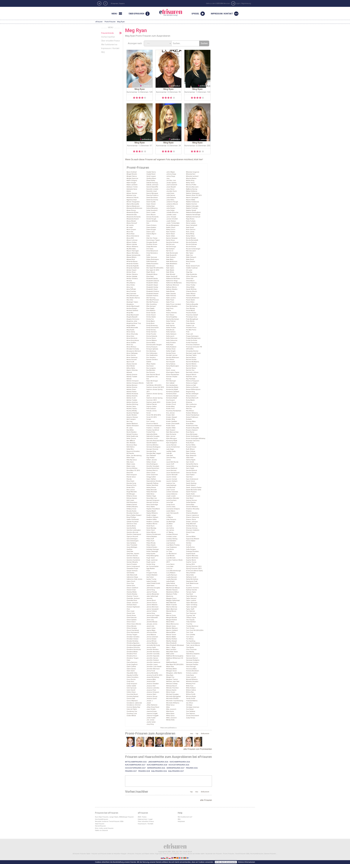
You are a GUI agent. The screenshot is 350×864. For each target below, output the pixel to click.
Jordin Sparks (171, 183)
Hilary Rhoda (150, 543)
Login (238, 3)
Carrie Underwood (133, 566)
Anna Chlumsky (132, 334)
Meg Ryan (169, 675)
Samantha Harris (192, 464)
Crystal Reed (150, 174)
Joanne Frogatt (151, 713)
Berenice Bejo (132, 445)
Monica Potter (191, 185)
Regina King (190, 392)
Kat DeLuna (170, 244)
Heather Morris (151, 524)
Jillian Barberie (151, 705)
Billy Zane (130, 462)
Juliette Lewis (171, 215)
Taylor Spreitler (191, 607)
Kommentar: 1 (191, 92)
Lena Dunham (171, 500)
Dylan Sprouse (151, 257)
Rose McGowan (191, 434)
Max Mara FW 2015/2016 (174, 664)
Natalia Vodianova (192, 202)
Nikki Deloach (191, 257)
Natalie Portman (192, 208)
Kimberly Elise (171, 394)
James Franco (151, 603)
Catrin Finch (131, 581)
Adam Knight (131, 183)
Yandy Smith (190, 698)
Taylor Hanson (191, 598)
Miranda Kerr (190, 174)
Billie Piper (131, 457)
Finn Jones (150, 421)
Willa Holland (191, 688)
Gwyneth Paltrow (152, 483)
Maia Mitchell (171, 603)
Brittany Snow (131, 509)
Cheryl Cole (131, 613)
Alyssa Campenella (133, 255)
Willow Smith (190, 694)
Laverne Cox (170, 483)
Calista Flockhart (132, 522)
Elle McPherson (152, 302)
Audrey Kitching (132, 404)
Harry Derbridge (152, 504)
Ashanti (129, 372)
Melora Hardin (171, 690)
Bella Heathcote (132, 436)
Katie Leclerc (171, 298)
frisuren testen (106, 854)
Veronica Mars (191, 669)
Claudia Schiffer (132, 675)
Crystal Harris (151, 172)
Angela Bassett (132, 317)
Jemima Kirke (151, 632)
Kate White (170, 272)
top (197, 734)
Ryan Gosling (191, 453)
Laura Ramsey (171, 470)
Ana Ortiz (130, 300)
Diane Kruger (151, 229)
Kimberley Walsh (172, 387)
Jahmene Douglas (153, 588)
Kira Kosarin (170, 400)
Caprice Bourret (132, 536)
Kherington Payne (172, 372)
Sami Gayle (190, 468)
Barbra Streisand (132, 426)
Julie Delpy (170, 210)
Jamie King (150, 613)
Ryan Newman (191, 455)
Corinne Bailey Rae (133, 707)
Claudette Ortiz (132, 673)
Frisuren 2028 (144, 771)
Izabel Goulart (151, 581)
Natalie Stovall (191, 210)
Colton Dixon (131, 692)
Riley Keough (191, 406)
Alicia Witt (130, 238)
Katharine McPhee (173, 278)
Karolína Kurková (172, 242)
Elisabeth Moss (151, 274)
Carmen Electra (132, 556)
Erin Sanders (151, 357)
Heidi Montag (151, 528)
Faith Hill (149, 383)
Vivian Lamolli (191, 677)
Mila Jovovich (171, 709)
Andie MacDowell (133, 306)
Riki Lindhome (191, 404)
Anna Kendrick (132, 338)
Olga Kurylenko (191, 274)
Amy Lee (130, 287)
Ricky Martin (190, 400)
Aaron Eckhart (132, 172)
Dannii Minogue (152, 193)
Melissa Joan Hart (172, 681)
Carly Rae (130, 551)
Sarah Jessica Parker (194, 487)
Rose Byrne (190, 432)
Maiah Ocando (171, 605)
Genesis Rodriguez (153, 447)
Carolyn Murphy (132, 562)
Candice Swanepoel (134, 534)
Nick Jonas (190, 232)
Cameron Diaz (132, 524)
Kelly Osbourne (171, 340)
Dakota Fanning (152, 183)
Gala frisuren (99, 824)
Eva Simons (150, 372)
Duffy (148, 255)
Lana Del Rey (171, 457)
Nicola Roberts (191, 242)
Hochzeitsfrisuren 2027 (135, 768)
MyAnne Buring (191, 189)
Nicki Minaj (190, 234)
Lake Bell (169, 455)
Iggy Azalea (150, 568)
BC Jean (130, 428)
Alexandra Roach (133, 219)
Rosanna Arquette (192, 428)
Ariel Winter (131, 366)
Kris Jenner (170, 413)
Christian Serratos (133, 637)
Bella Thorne (131, 438)
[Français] (180, 857)
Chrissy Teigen (132, 635)
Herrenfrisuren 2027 (176, 768)
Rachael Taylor (191, 355)
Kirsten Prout (171, 404)
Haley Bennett (151, 490)
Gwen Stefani (151, 479)
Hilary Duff (150, 539)
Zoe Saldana (190, 711)
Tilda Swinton (191, 622)
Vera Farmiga (191, 666)
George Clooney (152, 449)
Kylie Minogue (171, 438)
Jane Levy (150, 620)
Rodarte (189, 419)
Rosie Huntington (192, 436)
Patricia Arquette (192, 304)
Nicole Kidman (191, 244)
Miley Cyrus (170, 715)
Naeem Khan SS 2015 (194, 195)
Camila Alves (131, 526)
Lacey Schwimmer (173, 447)
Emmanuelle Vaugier (154, 345)
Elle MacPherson (152, 300)
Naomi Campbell (192, 197)
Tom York (189, 632)
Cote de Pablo (132, 709)
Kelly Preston (171, 342)
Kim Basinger (171, 381)
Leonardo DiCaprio (173, 509)
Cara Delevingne (132, 541)
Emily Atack (150, 321)
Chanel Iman (131, 590)
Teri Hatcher (190, 611)
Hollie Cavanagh (152, 551)
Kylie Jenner (170, 436)
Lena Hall (169, 502)
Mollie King (190, 180)
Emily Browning (152, 325)
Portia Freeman (191, 342)
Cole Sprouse (131, 688)
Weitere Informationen (246, 862)
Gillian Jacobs (151, 460)
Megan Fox (170, 677)
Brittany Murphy (132, 507)
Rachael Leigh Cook (193, 353)
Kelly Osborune (171, 338)
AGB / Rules (142, 817)
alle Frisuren (206, 800)
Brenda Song (131, 483)
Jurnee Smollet (172, 219)
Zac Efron (189, 703)
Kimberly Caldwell (172, 392)
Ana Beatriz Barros (133, 298)
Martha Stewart (171, 641)
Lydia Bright (170, 581)
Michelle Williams (172, 703)
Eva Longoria (151, 368)
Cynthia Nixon (151, 178)
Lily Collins (170, 528)
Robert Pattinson (192, 417)
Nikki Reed (190, 259)
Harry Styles (150, 507)
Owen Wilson (191, 293)
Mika (168, 707)
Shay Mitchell (191, 524)
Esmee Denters (152, 359)
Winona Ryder (191, 696)
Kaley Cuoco (170, 229)
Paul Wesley (190, 308)
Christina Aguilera (133, 643)
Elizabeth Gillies (152, 283)
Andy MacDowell (133, 315)
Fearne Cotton (151, 406)
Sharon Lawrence (192, 515)
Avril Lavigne (131, 419)
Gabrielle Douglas (152, 436)
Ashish (129, 379)
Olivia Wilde (190, 287)
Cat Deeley (130, 573)
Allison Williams (132, 246)
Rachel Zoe (190, 370)
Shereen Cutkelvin (192, 530)
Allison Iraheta (132, 244)
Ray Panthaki (190, 379)
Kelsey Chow (170, 349)
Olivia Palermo (191, 283)
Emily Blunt (150, 323)
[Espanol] (177, 857)
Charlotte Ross (132, 600)
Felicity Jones (151, 411)
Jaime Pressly (151, 592)
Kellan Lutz (170, 323)
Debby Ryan (150, 206)
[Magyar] (167, 857)
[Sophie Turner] (130, 742)
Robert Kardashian (192, 415)
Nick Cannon (190, 229)
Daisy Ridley (150, 180)
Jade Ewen (150, 585)
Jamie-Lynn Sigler (152, 615)
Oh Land (189, 270)
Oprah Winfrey (191, 289)
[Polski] (170, 857)
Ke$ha (168, 310)
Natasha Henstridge (193, 215)
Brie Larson (131, 490)
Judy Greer (170, 193)
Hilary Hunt (150, 541)
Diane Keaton (151, 227)
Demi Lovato (150, 212)
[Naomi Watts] (140, 742)
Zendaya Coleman (192, 707)
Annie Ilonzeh (132, 359)
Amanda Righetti (132, 266)
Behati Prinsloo (132, 434)
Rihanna (189, 402)
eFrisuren (99, 22)
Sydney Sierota (191, 590)
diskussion (205, 734)
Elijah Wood (150, 272)
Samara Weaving (192, 466)
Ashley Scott (131, 398)
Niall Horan (190, 227)
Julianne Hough (172, 202)
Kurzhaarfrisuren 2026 (180, 762)
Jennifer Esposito (152, 656)
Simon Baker (190, 541)
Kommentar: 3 (162, 92)
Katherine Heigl (171, 281)
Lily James (170, 530)
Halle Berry (150, 494)
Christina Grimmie (133, 647)
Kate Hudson (171, 257)
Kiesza (168, 379)
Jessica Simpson (152, 692)
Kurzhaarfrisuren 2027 (135, 765)
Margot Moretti (171, 617)
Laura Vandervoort (172, 473)
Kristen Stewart (171, 417)
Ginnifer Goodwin (152, 466)
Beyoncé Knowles (133, 451)
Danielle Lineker (152, 189)
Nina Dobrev (190, 261)
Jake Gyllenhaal (152, 596)
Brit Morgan (131, 494)
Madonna (169, 596)
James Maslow (151, 605)
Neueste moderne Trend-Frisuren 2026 (109, 821)
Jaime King (150, 590)
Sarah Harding (191, 483)
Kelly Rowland (171, 347)
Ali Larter (130, 227)
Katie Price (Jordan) (173, 304)
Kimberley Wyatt (172, 389)
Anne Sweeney (132, 357)
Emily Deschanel (152, 327)
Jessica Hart (150, 686)
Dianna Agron (151, 234)
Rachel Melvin (191, 364)
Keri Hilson (170, 359)
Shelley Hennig (191, 526)
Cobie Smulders (132, 677)
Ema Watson (150, 310)
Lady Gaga (170, 449)
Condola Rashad (132, 696)
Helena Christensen (153, 534)
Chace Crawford (132, 588)
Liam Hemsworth (172, 513)
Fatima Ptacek (151, 404)
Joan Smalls (150, 709)
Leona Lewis (170, 507)
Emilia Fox (150, 319)
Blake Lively (131, 466)
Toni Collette (190, 635)
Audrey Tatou (131, 406)
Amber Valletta (132, 276)
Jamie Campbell (152, 609)
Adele (129, 191)
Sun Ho (188, 585)
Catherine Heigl (132, 577)
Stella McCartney (192, 579)
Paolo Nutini (190, 300)
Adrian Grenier (132, 193)
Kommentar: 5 (133, 92)
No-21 (188, 264)
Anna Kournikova (133, 340)
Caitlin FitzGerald (133, 519)
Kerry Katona (170, 364)
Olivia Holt (189, 278)
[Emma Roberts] (198, 742)
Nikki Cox (189, 255)
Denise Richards (152, 217)
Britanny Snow (132, 496)
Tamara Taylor (191, 592)
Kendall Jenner (171, 355)
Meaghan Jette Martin (174, 673)
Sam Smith (190, 462)
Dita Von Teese (151, 238)
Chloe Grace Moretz (134, 624)
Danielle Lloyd (151, 191)
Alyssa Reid (131, 259)
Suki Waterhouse (192, 583)
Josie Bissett (171, 187)
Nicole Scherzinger (193, 249)
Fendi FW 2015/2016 (153, 415)
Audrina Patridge (133, 413)
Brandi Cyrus (131, 477)
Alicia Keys (130, 234)
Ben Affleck (131, 441)
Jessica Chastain (152, 684)
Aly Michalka (131, 249)
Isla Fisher (150, 577)
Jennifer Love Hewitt (153, 666)
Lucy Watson (170, 573)
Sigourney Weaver (192, 539)
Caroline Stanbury (133, 558)
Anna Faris (130, 336)
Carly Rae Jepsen (133, 554)
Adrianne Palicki (132, 197)
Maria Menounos (172, 624)
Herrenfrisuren (100, 826)
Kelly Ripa (169, 345)
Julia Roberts (171, 197)
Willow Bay (190, 692)
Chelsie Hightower (133, 607)
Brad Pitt (130, 473)
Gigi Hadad (150, 457)
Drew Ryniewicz (152, 253)
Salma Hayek (190, 460)
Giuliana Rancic (152, 470)
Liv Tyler (169, 551)
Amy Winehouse (132, 296)
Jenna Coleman (152, 637)
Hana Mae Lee (151, 498)
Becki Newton (132, 432)
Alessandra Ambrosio (134, 208)
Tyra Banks (190, 647)
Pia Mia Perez (191, 330)
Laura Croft (170, 464)
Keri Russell (170, 362)
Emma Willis (150, 342)
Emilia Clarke (151, 317)
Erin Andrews (151, 351)
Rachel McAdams (192, 362)
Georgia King (151, 451)
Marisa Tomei (171, 635)
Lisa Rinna (170, 549)
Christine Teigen (132, 658)
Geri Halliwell (151, 455)
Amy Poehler (131, 291)
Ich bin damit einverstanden (225, 862)
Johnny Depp (171, 174)
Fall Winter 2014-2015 (153, 385)
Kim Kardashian (172, 385)
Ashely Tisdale (132, 377)
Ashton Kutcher (132, 402)
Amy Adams (131, 283)
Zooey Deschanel (192, 715)
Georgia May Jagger (153, 453)
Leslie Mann (170, 511)
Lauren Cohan (171, 477)
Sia (187, 534)
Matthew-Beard (171, 662)
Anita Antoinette (132, 327)
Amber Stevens (132, 274)
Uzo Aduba (190, 652)
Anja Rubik (130, 330)
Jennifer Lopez (152, 664)
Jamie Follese (151, 611)
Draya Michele (151, 246)
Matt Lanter (170, 654)
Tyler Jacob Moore (193, 645)
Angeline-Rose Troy (134, 323)
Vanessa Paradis (192, 664)
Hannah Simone (152, 502)
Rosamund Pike (192, 426)
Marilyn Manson (172, 628)
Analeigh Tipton (132, 302)
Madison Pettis (171, 594)
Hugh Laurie (150, 562)
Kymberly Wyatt (171, 441)
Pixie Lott (189, 334)
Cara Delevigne (132, 539)
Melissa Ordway (171, 684)
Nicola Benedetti (192, 240)
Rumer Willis (190, 445)
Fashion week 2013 (153, 402)
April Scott (130, 362)
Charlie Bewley (132, 594)
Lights (168, 515)
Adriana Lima (131, 195)
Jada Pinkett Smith (153, 583)
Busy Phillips (131, 517)
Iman (148, 571)
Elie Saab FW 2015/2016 (154, 268)
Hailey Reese (151, 487)
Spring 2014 (190, 564)
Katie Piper (170, 300)
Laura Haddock (171, 468)
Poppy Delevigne (192, 336)
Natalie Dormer (191, 204)
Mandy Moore (171, 611)
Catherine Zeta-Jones (134, 579)
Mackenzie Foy (171, 585)
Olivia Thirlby (190, 285)
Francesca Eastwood (153, 426)
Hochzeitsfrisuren (101, 819)
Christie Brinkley (132, 641)
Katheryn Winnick (172, 285)
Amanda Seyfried (133, 268)
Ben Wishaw (131, 443)
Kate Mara (169, 259)
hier (200, 159)
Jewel (148, 703)
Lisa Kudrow (170, 543)
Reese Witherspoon (193, 389)
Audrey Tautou (132, 408)
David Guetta (150, 202)
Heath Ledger (151, 515)
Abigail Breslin (132, 174)
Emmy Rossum (151, 347)
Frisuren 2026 (192, 768)
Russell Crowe (191, 447)
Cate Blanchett (132, 575)
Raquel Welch (191, 374)
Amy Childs (131, 285)
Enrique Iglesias (152, 349)
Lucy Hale (169, 566)
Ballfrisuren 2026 (159, 771)
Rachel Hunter (191, 359)
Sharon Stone (191, 519)
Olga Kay (189, 272)
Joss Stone (170, 189)
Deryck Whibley (152, 221)
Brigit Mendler (132, 492)
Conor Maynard (132, 701)
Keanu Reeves (171, 313)
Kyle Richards (171, 434)
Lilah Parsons (171, 519)
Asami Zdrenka (132, 370)
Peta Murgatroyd (192, 319)
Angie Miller (131, 325)
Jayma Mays (150, 630)
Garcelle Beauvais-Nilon (155, 441)
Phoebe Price (191, 327)
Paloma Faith (191, 296)
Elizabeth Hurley (152, 287)
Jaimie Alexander (152, 594)
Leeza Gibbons (171, 494)
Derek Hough (151, 219)
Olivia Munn (190, 281)
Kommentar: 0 (162, 146)
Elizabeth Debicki (152, 281)
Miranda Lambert (192, 176)
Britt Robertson (132, 502)
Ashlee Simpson (133, 381)
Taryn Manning (191, 596)
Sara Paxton (190, 475)
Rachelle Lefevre (192, 372)
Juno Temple (171, 217)
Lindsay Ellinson (172, 534)
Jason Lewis (150, 628)
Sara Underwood (192, 479)
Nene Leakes (191, 223)
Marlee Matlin (171, 637)
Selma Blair (190, 504)
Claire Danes (131, 669)
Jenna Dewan (151, 639)
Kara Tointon (170, 232)
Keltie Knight (170, 351)
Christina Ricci (132, 656)
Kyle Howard (170, 430)
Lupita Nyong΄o (171, 575)
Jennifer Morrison (153, 669)
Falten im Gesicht (101, 830)
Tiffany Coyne (191, 617)
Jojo (168, 178)
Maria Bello (170, 622)
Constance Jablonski (134, 703)
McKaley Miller (171, 669)
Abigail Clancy (132, 176)
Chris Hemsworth (133, 632)
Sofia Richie (190, 547)
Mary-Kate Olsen (172, 652)
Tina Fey (189, 624)
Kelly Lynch (170, 336)
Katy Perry (169, 308)
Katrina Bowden (171, 306)
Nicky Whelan (191, 238)
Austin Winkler (132, 415)
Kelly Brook (170, 330)
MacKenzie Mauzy (173, 588)
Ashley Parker (132, 392)
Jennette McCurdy (153, 645)
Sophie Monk (191, 560)
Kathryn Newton (171, 289)
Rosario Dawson (192, 430)
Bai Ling (129, 421)
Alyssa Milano (131, 257)
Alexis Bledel (131, 221)
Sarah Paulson (191, 492)
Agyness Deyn (132, 200)
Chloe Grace (131, 622)
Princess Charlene (193, 345)
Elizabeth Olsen (152, 289)
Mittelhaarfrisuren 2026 (136, 762)
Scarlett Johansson (193, 496)
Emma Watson (151, 340)
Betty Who (130, 449)
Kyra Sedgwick (171, 443)
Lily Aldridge (170, 522)
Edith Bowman (151, 261)
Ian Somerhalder (152, 566)
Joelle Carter (151, 722)
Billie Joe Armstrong (134, 455)
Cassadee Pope (132, 568)
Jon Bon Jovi (171, 180)
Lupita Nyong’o (171, 579)
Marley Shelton (171, 639)
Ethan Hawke (151, 364)
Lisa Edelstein (171, 541)
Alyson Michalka (132, 253)
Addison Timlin (132, 187)
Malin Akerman (171, 609)
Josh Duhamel (171, 185)
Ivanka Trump (151, 579)
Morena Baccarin (192, 187)
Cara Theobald (132, 545)
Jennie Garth (151, 647)
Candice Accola (132, 532)
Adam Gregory (132, 180)
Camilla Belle (131, 528)
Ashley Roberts (132, 396)
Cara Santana (131, 543)
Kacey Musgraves (172, 225)
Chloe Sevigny (132, 628)
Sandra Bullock (191, 470)
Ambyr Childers (132, 278)
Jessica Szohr (151, 698)
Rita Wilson (190, 411)
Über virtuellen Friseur (110, 41)
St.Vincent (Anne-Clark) (194, 571)
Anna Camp (131, 332)
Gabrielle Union (152, 438)
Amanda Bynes (132, 261)
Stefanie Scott (191, 577)
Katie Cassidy (171, 293)
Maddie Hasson (172, 590)
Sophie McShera (192, 558)
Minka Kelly (170, 720)
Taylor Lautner (191, 600)
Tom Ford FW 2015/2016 (194, 630)
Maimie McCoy (171, 607)
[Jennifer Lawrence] (188, 742)
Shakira (188, 511)
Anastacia (130, 304)
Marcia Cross (171, 615)
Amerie (129, 281)
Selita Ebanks (191, 502)
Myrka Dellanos (191, 191)
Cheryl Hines (131, 615)
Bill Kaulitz (130, 453)
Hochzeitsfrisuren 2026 (179, 765)
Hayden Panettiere (153, 509)
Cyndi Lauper (151, 176)
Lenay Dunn (170, 504)
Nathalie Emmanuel (193, 217)
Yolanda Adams (191, 701)
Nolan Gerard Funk (193, 266)
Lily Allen (169, 524)
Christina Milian (132, 652)
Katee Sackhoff (171, 276)
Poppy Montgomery (193, 338)
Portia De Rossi (191, 340)
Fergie (148, 419)
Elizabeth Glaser (152, 285)
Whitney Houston (192, 681)
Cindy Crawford (132, 664)
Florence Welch (152, 423)
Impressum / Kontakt (110, 48)
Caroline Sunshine (133, 560)
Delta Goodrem (152, 210)
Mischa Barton (191, 178)
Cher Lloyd (130, 611)
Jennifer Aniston (152, 649)
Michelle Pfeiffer (172, 698)
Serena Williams (192, 507)
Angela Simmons (133, 319)
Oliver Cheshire (191, 276)
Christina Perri (132, 654)
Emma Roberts (151, 336)
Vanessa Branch (192, 658)
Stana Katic (190, 575)
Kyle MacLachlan (172, 432)
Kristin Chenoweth (172, 423)
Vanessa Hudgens (192, 660)
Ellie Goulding (151, 304)
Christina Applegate (134, 645)
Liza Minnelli (170, 558)
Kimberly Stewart (172, 396)
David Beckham (152, 197)
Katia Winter (170, 291)
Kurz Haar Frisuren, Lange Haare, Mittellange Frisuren (114, 817)
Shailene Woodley (192, 509)
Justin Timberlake (173, 223)
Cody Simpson (132, 684)
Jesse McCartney (152, 677)
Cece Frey (130, 583)
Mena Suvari (170, 692)
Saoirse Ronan (191, 473)
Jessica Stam (151, 694)
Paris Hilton (190, 302)
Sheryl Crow (190, 532)
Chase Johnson (132, 603)
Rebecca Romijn (192, 387)
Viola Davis (190, 675)
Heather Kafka (151, 519)
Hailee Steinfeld (152, 485)
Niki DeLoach (191, 251)
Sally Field (189, 457)
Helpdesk (181, 821)
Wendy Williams (192, 679)
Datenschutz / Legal (145, 819)
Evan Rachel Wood (153, 374)
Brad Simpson (132, 475)
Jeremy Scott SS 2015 (154, 675)
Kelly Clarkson (171, 334)
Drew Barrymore (152, 251)
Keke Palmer (171, 321)
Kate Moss (170, 266)
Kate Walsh (170, 270)
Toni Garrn (190, 637)
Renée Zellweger (192, 394)
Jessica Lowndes (152, 688)
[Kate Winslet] (178, 742)
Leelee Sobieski (172, 492)
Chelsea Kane (132, 605)
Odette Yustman (192, 268)
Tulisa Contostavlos (193, 643)
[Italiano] (183, 857)
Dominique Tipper (153, 240)
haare (122, 3)
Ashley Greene (132, 387)
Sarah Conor (190, 481)
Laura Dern (170, 466)
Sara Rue (189, 477)
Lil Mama (169, 517)
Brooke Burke (131, 511)
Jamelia (149, 598)
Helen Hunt (150, 530)
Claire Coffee (131, 666)
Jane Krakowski (152, 617)
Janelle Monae (151, 622)
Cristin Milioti (131, 715)
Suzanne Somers (192, 588)
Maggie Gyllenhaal (173, 600)
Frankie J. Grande (152, 428)
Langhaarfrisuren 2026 (158, 762)
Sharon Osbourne (192, 517)
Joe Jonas (150, 720)
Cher (128, 609)
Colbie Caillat (131, 686)
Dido (148, 236)
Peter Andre (190, 323)
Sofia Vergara (191, 549)
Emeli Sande (151, 313)
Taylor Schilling (191, 605)
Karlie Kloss (170, 240)
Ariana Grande (132, 364)
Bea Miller (130, 430)
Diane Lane (150, 232)
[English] (172, 857)
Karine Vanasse (171, 238)
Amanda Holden (132, 264)
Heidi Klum (150, 526)
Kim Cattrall (170, 383)
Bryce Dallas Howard (134, 515)
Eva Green (150, 366)
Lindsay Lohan (171, 536)
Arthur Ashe (131, 368)
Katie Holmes (171, 296)
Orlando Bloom (191, 291)
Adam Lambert (132, 185)
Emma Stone (151, 338)
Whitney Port (190, 684)
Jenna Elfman (151, 641)
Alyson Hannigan (133, 251)
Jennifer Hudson (152, 660)
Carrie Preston (132, 564)
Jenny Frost (150, 671)
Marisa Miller (171, 632)
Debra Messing (152, 208)
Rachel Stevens (191, 366)
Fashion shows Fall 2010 (155, 387)
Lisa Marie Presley (173, 545)
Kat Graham (170, 249)
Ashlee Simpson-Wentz (135, 383)
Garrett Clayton (151, 443)
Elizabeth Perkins (152, 291)
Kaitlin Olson (170, 227)
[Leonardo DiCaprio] (159, 742)
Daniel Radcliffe (152, 187)
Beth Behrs (131, 447)
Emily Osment (151, 332)
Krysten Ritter (171, 428)
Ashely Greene (132, 374)
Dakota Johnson (152, 185)
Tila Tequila (190, 620)
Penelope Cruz (191, 317)
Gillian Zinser (151, 462)
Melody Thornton (172, 688)
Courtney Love (132, 713)
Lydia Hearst (170, 583)
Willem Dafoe (191, 690)
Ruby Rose (190, 443)
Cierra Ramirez (132, 662)
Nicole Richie (191, 246)
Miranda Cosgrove (192, 172)
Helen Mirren (151, 532)
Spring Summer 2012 (193, 566)
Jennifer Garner (152, 658)
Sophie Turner (191, 562)
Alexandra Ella (132, 215)
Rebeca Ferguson (192, 381)
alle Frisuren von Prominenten (197, 749)
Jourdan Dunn (171, 191)
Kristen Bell (170, 415)
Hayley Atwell (151, 511)
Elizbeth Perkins (152, 296)
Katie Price (170, 302)
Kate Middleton (171, 264)
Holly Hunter (150, 554)
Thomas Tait (190, 615)
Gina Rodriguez (152, 464)
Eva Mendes (150, 370)
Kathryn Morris (171, 287)
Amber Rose (131, 272)
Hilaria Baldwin (151, 536)
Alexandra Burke (132, 212)
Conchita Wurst (132, 694)
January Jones (151, 624)
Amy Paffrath (131, 289)
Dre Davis (149, 249)
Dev (147, 223)
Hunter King (150, 564)
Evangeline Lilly (152, 377)
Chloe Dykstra (131, 620)
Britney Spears (132, 498)
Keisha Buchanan (172, 319)
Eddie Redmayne (152, 259)
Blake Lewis (131, 464)
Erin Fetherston (151, 353)
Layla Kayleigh (171, 485)
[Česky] (164, 857)
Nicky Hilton (190, 236)
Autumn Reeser (132, 417)
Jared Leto (150, 626)
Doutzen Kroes (151, 244)
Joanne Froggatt (152, 715)
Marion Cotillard (172, 630)
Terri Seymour (191, 613)
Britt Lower (130, 500)
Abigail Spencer (132, 178)
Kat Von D (169, 251)
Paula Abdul (190, 310)
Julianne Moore (172, 204)
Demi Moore (151, 215)
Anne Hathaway (132, 353)
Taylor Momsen (191, 603)
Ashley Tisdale (132, 400)
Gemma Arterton (152, 445)
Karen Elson (170, 234)
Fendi (148, 413)
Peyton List (190, 325)
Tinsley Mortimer (192, 626)
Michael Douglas (172, 694)
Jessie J (149, 701)
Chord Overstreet (133, 630)
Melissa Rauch (171, 686)
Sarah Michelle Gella (193, 490)
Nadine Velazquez (192, 193)
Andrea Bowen (132, 308)
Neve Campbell (191, 225)
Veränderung (167, 12)
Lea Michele (170, 487)
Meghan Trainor (172, 679)
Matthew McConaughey (174, 656)
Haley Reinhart (151, 492)
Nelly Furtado (191, 221)
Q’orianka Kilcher (192, 351)
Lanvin (168, 460)
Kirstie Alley (170, 406)
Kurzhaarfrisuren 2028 (157, 765)
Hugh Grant (150, 558)
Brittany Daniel (132, 504)
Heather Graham (152, 517)
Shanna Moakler (192, 513)
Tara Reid (189, 594)
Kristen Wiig (170, 419)
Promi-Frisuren (110, 22)
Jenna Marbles (151, 643)
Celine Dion (131, 585)
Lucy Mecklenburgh (173, 571)
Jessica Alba (151, 679)
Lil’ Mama (169, 532)
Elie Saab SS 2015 (152, 270)
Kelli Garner (170, 325)
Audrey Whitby (132, 411)
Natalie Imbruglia (192, 206)
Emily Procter (151, 334)
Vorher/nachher (108, 37)
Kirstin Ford (170, 408)
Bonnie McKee (132, 468)
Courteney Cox (132, 711)
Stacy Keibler (191, 573)
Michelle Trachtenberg (174, 701)
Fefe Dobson (151, 408)
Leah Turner (170, 490)
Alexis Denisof (132, 223)
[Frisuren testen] (175, 845)
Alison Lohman (132, 240)
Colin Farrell (131, 690)
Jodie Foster (151, 718)
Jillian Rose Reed (152, 707)
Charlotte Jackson (133, 598)
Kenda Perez (171, 353)
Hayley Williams (152, 513)
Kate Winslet (170, 274)
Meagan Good (171, 671)
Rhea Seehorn (191, 396)
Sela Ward (189, 498)
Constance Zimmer (134, 705)
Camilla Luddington (134, 530)
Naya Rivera (190, 219)
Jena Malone (151, 635)
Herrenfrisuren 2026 (156, 768)
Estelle (148, 362)
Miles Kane (170, 713)
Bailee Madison (132, 423)
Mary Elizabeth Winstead (175, 645)
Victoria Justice (191, 673)
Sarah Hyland (191, 485)
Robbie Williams (192, 413)
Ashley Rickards (132, 394)
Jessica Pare (151, 690)
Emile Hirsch (151, 315)
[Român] (185, 857)
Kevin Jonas (170, 370)
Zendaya (189, 705)
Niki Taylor (189, 253)
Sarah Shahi (190, 494)
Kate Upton (170, 268)
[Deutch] (175, 857)
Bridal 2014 (130, 487)
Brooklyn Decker (133, 513)
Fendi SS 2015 (151, 417)
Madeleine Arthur (172, 592)
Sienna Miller (191, 536)
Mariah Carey (171, 626)
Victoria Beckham (192, 671)
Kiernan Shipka (171, 377)
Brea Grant (130, 481)
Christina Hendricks (134, 649)
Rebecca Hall (191, 385)
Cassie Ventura (132, 571)
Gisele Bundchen (152, 468)
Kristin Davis (170, 426)
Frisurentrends (107, 33)
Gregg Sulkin (151, 477)
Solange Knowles (192, 551)
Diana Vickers (151, 225)
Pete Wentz (190, 321)
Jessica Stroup (151, 696)
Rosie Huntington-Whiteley (195, 438)
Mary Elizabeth (171, 643)
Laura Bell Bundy (172, 462)
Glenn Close (150, 473)
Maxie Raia (170, 666)
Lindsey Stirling (171, 539)
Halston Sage (151, 496)
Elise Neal (150, 276)
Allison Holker (132, 242)
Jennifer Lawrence (153, 662)
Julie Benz (170, 206)
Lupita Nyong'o (171, 577)
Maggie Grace (171, 598)
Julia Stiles (170, 200)
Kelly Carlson (171, 332)
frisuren (114, 3)
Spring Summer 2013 (193, 568)
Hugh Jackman (152, 560)
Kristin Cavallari (171, 421)
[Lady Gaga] (169, 742)
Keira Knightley (171, 317)
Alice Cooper (131, 229)
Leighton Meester (172, 498)
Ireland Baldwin (152, 575)
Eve (147, 379)
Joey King (150, 724)
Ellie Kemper (151, 306)
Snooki (188, 545)
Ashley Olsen (131, 389)
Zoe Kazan (190, 709)
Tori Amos (189, 639)
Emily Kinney (151, 330)
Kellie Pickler (171, 327)
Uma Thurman (191, 649)
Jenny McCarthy (152, 673)
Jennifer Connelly (152, 654)
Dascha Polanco (152, 195)
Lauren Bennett (171, 475)
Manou (168, 613)
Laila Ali (169, 453)
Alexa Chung (131, 210)
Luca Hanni (170, 564)
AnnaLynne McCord (134, 351)
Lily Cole (169, 526)
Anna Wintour (131, 347)
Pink (187, 332)
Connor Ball (131, 698)
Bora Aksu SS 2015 (133, 470)
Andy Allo (130, 313)
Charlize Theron (132, 596)
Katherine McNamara (174, 283)
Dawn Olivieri (151, 204)
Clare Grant (131, 671)
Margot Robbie (171, 620)
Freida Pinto (150, 432)
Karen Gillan (170, 236)
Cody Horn (130, 681)
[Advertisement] (169, 781)
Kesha (168, 368)
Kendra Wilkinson (172, 357)
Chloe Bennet (131, 617)
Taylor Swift (190, 609)
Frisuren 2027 (131, 771)
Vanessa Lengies (192, 662)
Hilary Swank (150, 545)
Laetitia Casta (171, 451)
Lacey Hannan (171, 445)
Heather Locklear (152, 522)
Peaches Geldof (192, 315)
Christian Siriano (132, 639)
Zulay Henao (190, 718)
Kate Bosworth (171, 255)
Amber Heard (131, 270)
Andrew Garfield (132, 310)
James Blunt (151, 600)
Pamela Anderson (192, 298)
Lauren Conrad (171, 479)
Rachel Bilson (191, 357)
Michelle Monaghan (173, 696)
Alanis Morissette (133, 204)
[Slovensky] (162, 857)
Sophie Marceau (192, 556)
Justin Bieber (171, 221)
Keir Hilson (170, 315)
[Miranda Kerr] (149, 742)
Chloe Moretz (131, 626)
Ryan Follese (190, 451)
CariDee (129, 549)
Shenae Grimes (191, 528)
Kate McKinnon (171, 261)
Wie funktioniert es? (185, 817)
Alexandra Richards (134, 217)
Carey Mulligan (132, 547)
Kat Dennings (171, 246)
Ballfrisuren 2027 (176, 771)
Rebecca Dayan (191, 383)
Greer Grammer (152, 475)
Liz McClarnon (171, 554)
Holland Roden (151, 547)
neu (191, 734)
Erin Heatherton (152, 355)
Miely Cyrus (170, 705)
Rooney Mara (191, 421)
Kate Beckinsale (172, 253)
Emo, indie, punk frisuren (104, 828)
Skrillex (188, 543)
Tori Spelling (190, 641)
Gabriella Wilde (151, 434)
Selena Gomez (191, 500)
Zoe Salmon (190, 713)
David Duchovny (152, 200)
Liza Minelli (170, 556)
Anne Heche (131, 355)
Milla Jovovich (171, 718)
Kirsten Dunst (171, 402)
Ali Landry (130, 225)
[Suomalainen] (188, 857)
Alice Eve (130, 232)
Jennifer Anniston (153, 652)
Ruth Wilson (190, 449)
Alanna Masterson (133, 206)
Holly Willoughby (152, 556)
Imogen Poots (151, 573)
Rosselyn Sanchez (192, 441)
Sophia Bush (190, 554)
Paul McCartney (191, 306)
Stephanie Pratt (191, 581)
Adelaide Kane (132, 189)
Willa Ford (189, 686)
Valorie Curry (190, 656)
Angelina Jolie (132, 321)
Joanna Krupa (151, 711)
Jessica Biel (150, 681)
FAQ (103, 52)
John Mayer (170, 172)
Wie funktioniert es (109, 44)
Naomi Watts (190, 200)
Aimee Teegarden (133, 202)
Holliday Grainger (152, 549)
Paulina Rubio (191, 313)
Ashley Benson (132, 385)
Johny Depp (170, 176)
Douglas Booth (151, 242)
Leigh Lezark (171, 496)
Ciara (128, 660)
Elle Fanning (150, 298)
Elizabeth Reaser (152, 293)
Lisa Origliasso (171, 547)
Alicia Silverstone (133, 236)
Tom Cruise (190, 628)
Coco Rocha (131, 679)
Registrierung (246, 3)
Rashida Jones (191, 377)
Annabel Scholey (133, 349)
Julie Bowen (170, 208)
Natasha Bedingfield (193, 212)
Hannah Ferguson (152, 500)
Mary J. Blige (171, 647)
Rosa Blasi (189, 423)
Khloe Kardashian (172, 374)
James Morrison (152, 607)
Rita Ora (189, 408)
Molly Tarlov (190, 183)
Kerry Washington (172, 366)
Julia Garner (170, 195)
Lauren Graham (171, 481)
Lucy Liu (169, 568)
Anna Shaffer (131, 342)
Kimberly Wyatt (171, 398)
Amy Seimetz (131, 293)
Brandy (129, 479)
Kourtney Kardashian (173, 411)
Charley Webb (132, 592)
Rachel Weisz (191, 368)
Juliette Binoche (172, 212)
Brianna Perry (131, 485)
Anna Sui (130, 345)
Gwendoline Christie (153, 481)
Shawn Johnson (192, 522)
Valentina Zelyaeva (192, 654)
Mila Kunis (170, 711)
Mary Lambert (171, 649)
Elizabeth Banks (152, 278)
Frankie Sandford (152, 430)
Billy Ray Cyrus (132, 460)
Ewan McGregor (152, 381)
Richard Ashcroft (192, 398)
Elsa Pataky (150, 308)
